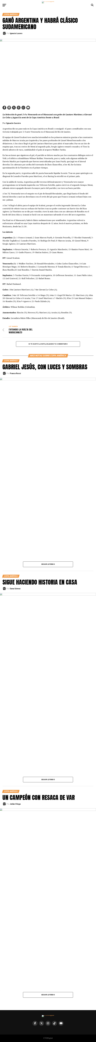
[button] (4, 107)
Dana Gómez (15, 589)
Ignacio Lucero (16, 33)
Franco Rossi (15, 373)
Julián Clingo (15, 804)
